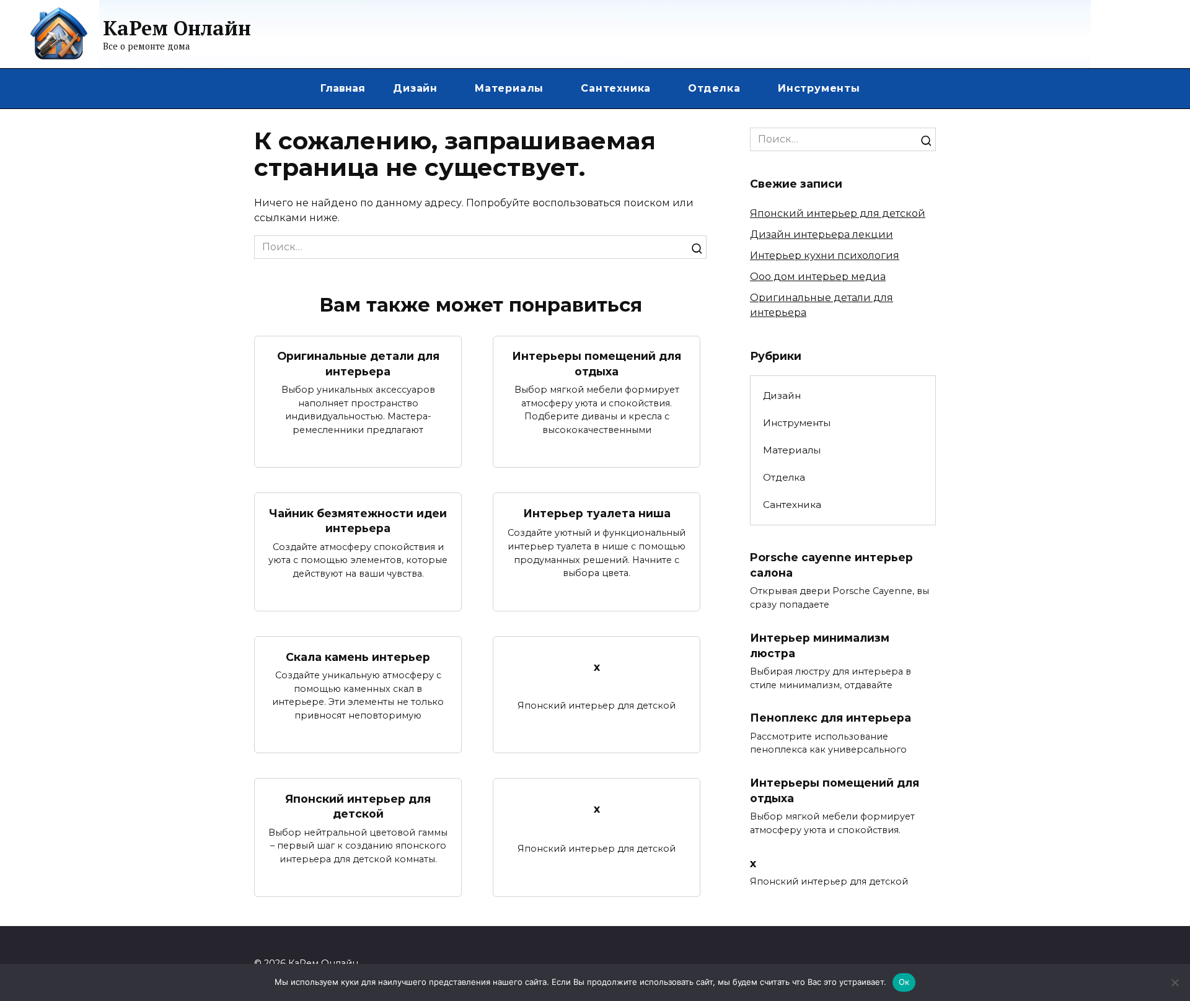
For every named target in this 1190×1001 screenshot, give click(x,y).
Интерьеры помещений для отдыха (596, 363)
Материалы (509, 88)
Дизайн (415, 88)
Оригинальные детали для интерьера (358, 363)
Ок (904, 982)
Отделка (714, 88)
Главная (342, 88)
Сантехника (616, 88)
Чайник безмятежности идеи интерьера (358, 520)
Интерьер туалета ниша (597, 513)
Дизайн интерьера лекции (821, 234)
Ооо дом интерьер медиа (818, 276)
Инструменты (819, 88)
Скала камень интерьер (358, 656)
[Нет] (1174, 982)
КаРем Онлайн (177, 28)
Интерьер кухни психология (824, 255)
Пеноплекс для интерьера (830, 717)
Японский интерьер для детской (358, 806)
